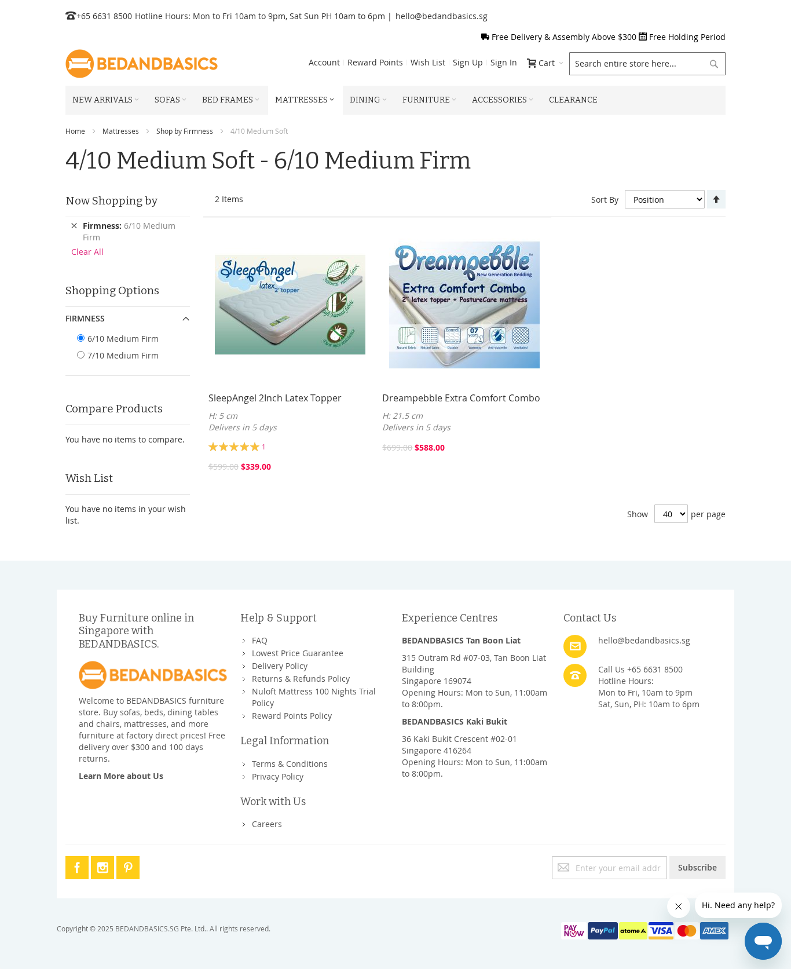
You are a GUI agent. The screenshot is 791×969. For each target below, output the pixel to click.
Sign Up (468, 62)
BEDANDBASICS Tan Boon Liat (461, 640)
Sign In (503, 62)
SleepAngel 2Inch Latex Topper (275, 398)
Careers (267, 823)
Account (324, 62)
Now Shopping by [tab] (111, 200)
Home (75, 131)
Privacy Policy (277, 776)
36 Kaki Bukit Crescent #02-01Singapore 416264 (459, 744)
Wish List (428, 62)
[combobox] (647, 63)
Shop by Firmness (184, 131)
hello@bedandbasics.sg (441, 15)
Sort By (604, 199)
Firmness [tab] (85, 318)
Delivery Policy (279, 665)
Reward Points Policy (292, 715)
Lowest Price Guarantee (297, 653)
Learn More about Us (121, 775)
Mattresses (120, 131)
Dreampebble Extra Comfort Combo (461, 398)
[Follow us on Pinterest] (128, 865)
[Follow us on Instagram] (103, 865)
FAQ (260, 640)
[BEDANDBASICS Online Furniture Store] (141, 63)
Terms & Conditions (290, 763)
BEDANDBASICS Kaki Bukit (454, 721)
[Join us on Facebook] (78, 865)
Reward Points (375, 62)
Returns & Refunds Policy (301, 678)
